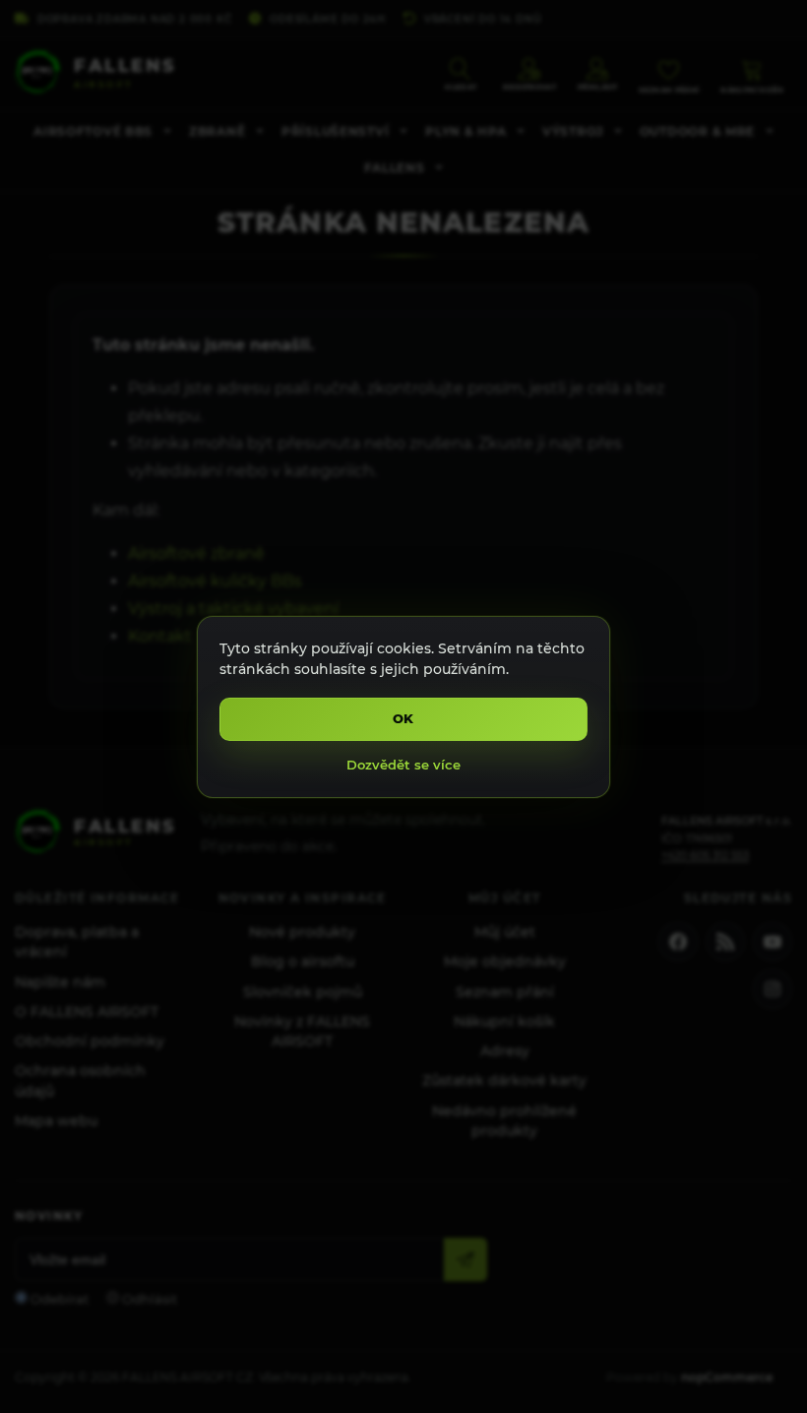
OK (404, 718)
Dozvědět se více (403, 764)
